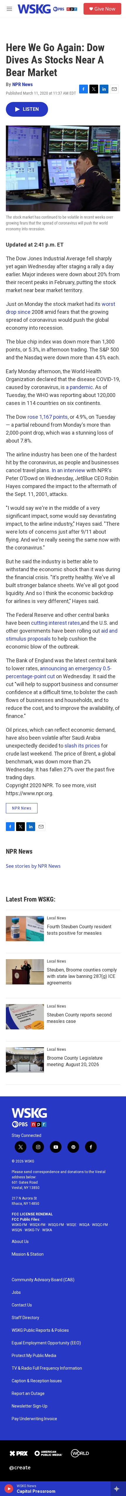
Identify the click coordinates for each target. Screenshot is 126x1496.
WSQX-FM (37, 1225)
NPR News (22, 84)
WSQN (17, 1230)
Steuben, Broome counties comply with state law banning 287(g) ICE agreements (82, 976)
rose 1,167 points (48, 417)
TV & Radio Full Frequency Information (47, 1368)
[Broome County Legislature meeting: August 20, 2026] (25, 1060)
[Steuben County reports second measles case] (25, 1016)
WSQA (84, 1225)
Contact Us (22, 1305)
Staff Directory (25, 1318)
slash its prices (82, 746)
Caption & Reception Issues (37, 1381)
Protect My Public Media (34, 1355)
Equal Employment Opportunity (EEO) (46, 1343)
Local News (56, 918)
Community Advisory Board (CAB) (43, 1280)
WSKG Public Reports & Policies (40, 1330)
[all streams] (118, 1488)
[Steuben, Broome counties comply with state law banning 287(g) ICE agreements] (25, 971)
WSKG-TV (32, 1230)
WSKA (47, 1230)
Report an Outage (28, 1393)
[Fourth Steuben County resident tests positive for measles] (25, 928)
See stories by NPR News (33, 866)
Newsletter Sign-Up (29, 1406)
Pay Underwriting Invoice (34, 1419)
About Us (20, 1241)
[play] (9, 1489)
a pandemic (79, 387)
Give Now (104, 8)
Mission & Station (28, 1254)
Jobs (16, 1292)
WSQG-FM (56, 1225)
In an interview (68, 470)
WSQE (71, 1225)
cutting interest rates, (56, 623)
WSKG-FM (19, 1225)
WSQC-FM (100, 1225)
